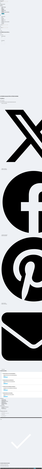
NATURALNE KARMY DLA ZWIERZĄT (5, 21)
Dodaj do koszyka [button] (6, 383)
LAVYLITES (3, 22)
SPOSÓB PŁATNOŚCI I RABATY (5, 401)
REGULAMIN (3, 404)
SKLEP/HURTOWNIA (4, 399)
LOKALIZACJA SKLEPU (4, 400)
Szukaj (1, 1)
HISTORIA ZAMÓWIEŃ (4, 408)
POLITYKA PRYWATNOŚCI (4, 403)
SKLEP (2, 17)
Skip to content (2, 0)
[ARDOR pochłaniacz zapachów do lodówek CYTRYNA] (3, 39)
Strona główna (3, 16)
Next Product (3, 40)
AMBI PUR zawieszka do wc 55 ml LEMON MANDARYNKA (10, 375)
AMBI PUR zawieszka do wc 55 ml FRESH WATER (9, 381)
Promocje (3, 18)
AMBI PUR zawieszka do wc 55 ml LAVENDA (9, 394)
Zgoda (34, 468)
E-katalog (3, 23)
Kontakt (3, 20)
